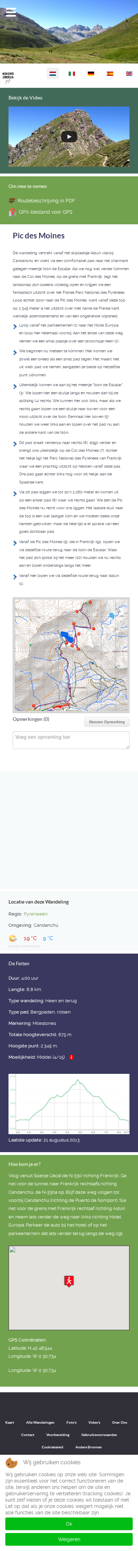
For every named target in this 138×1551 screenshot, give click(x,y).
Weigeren (69, 1539)
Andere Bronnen (88, 1447)
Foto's (71, 1422)
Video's (94, 1422)
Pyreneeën (36, 914)
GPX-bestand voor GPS (46, 212)
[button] (69, 1281)
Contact (27, 1435)
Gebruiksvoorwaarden (99, 1435)
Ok (69, 1524)
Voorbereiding (57, 1435)
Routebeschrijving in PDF (46, 200)
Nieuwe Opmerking (107, 722)
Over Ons (119, 1422)
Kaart (9, 1422)
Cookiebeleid (52, 1447)
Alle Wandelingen (40, 1422)
